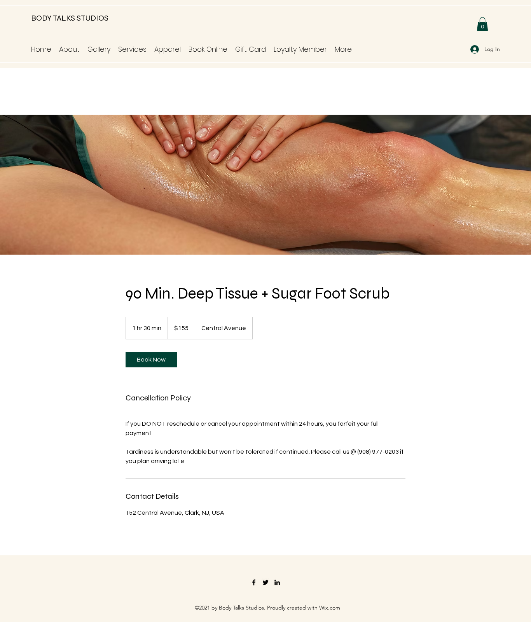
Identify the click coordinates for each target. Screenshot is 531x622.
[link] (151, 359)
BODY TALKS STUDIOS (69, 18)
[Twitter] (265, 582)
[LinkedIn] (277, 582)
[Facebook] (254, 582)
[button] (482, 24)
